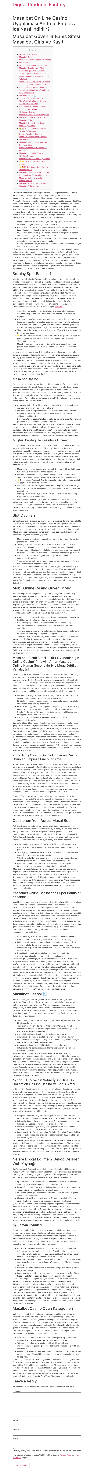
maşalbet (58, 306)
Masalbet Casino (26, 57)
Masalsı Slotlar (25, 181)
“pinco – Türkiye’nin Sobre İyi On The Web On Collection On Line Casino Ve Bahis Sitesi (33, 101)
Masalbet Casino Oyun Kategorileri (34, 115)
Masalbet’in (24, 139)
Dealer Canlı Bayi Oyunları (30, 134)
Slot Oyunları (24, 62)
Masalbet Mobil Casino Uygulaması (34, 159)
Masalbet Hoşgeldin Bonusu (31, 153)
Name (16, 1420)
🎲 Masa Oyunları (26, 156)
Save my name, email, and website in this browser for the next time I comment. (47, 1451)
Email (16, 1430)
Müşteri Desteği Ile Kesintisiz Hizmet (35, 60)
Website (16, 1439)
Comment (18, 1391)
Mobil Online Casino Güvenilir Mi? (33, 65)
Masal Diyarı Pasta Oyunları (31, 178)
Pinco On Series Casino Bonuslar (33, 137)
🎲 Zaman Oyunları (27, 112)
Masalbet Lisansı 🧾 (27, 95)
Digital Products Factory (39, 4)
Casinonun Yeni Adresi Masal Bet (33, 87)
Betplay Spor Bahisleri (28, 54)
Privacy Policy (65, 1455)
